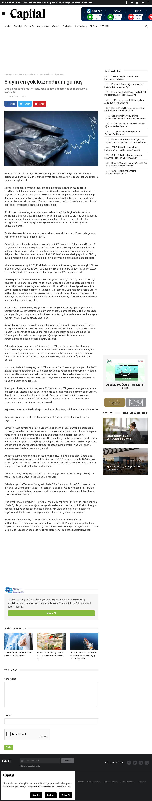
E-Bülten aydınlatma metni (30, 766)
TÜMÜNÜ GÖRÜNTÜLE (135, 413)
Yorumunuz (10, 679)
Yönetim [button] (56, 26)
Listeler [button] (7, 26)
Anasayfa (8, 74)
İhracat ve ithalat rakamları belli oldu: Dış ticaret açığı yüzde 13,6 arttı (83, 655)
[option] (60, 4)
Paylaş (11, 104)
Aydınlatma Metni (127, 782)
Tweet (26, 104)
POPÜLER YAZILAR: (11, 2)
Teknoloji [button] (17, 26)
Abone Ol (51, 613)
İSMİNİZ (8, 715)
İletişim (81, 782)
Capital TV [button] (29, 26)
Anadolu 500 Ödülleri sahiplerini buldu (125, 386)
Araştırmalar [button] (43, 26)
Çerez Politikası (93, 782)
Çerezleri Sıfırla (110, 782)
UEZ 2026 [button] (104, 26)
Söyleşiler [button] (67, 26)
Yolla (8, 747)
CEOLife (94, 26)
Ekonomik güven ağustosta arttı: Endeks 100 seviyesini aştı (50, 655)
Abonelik (142, 782)
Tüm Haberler (30, 74)
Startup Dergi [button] (81, 26)
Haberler (18, 74)
